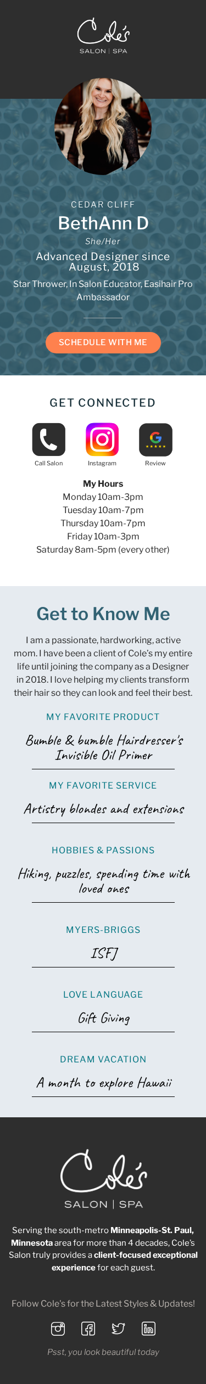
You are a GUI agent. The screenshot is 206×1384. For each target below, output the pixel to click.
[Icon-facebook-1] (88, 1329)
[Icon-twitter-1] (118, 1329)
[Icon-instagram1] (57, 1329)
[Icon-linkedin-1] (148, 1329)
